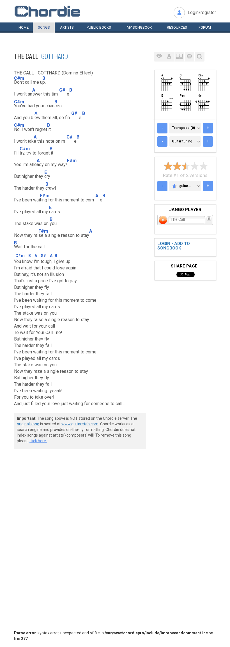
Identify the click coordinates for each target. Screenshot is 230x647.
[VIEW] (159, 57)
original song (28, 424)
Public (99, 27)
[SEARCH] (199, 57)
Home (24, 27)
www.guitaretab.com (79, 424)
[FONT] (169, 57)
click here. (38, 441)
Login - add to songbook (173, 246)
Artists (67, 27)
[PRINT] (189, 57)
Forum (205, 27)
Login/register (202, 12)
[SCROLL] (179, 57)
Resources (177, 27)
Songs (44, 27)
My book (139, 27)
